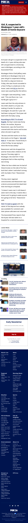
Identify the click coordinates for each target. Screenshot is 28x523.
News (9, 32)
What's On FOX (16, 451)
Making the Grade (17, 375)
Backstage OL (4, 447)
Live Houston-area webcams (5, 399)
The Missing (15, 432)
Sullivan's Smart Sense (16, 367)
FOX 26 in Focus (16, 423)
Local (14, 354)
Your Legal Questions (15, 389)
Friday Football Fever (16, 409)
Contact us (15, 444)
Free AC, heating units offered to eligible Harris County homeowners (17, 283)
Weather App (4, 408)
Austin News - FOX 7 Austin (5, 380)
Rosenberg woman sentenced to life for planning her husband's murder (18, 289)
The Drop (3, 444)
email (18, 506)
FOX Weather (4, 411)
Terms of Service (15, 342)
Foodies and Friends (17, 429)
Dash (14, 405)
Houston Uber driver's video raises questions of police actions (9, 237)
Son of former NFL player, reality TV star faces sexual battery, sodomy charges (9, 231)
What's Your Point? (5, 427)
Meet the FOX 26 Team (17, 446)
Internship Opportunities (16, 458)
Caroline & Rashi (17, 419)
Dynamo (15, 403)
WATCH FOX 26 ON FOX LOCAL (17, 449)
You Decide (15, 361)
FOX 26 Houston (4, 32)
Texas (14, 356)
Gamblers (15, 407)
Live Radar (3, 397)
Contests (3, 455)
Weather (4, 395)
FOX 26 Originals (16, 416)
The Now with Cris (5, 445)
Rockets (15, 400)
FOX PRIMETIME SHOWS (5, 452)
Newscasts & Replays (4, 360)
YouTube (3, 364)
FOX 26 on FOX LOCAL (4, 355)
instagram (15, 506)
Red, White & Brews (17, 421)
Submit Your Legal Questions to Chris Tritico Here (17, 385)
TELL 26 (3, 357)
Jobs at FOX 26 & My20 (17, 455)
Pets (14, 382)
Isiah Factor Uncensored (4, 418)
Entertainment (6, 442)
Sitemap (15, 369)
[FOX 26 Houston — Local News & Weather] (5, 2)
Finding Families (16, 378)
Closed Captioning (17, 467)
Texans (14, 398)
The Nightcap (4, 420)
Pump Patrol (4, 409)
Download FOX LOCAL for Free (12, 263)
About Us (16, 442)
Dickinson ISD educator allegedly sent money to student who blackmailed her (17, 296)
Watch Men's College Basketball (5, 490)
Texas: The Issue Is (5, 432)
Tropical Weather (5, 401)
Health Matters (16, 380)
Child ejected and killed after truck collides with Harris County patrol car (9, 243)
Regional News (4, 374)
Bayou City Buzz (5, 433)
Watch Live (21, 2)
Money (14, 363)
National (15, 358)
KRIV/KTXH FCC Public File (16, 465)
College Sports (16, 402)
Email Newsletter (17, 453)
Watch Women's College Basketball (5, 493)
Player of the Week (17, 412)
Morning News (17, 373)
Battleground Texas (5, 438)
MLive (15, 88)
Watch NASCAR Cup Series (5, 484)
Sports (15, 395)
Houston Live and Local (5, 436)
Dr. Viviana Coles (17, 377)
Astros (14, 397)
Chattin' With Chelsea (4, 424)
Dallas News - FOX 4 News (5, 377)
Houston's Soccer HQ (17, 435)
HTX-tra (15, 473)
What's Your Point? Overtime (5, 429)
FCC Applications (17, 469)
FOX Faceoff (16, 424)
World (14, 359)
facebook (10, 506)
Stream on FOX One (4, 474)
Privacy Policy (15, 341)
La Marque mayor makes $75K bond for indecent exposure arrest (9, 256)
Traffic (2, 406)
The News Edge (4, 422)
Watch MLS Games (5, 498)
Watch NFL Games (5, 476)
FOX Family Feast (17, 391)
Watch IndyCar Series (4, 487)
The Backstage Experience (4, 449)
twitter (12, 506)
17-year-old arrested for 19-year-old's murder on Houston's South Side (9, 249)
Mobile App (15, 461)
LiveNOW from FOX (5, 362)
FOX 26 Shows (5, 415)
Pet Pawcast (16, 431)
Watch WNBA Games (4, 496)
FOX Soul (3, 365)
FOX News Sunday (17, 365)
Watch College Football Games (5, 479)
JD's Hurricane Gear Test (5, 404)
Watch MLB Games (5, 481)
